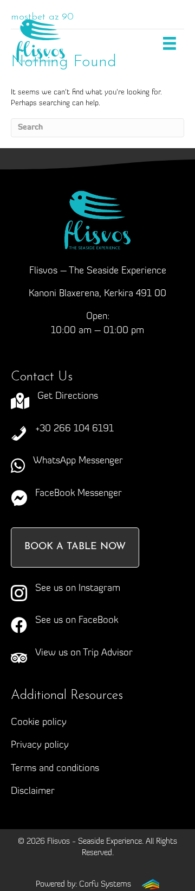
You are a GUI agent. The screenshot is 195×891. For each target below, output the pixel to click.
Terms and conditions (55, 769)
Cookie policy (39, 723)
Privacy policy (40, 745)
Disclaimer (33, 792)
